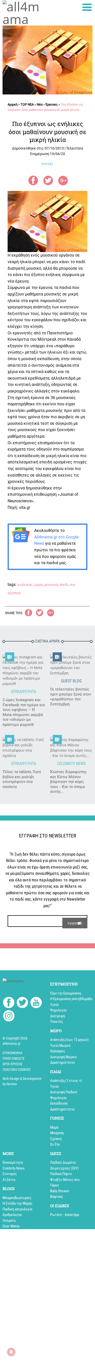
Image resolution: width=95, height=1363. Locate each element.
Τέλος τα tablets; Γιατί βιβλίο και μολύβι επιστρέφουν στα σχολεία (22, 779)
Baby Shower (59, 1191)
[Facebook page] (9, 1003)
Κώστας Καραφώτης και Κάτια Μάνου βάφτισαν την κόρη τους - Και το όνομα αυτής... (68, 781)
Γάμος (54, 1185)
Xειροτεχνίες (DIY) (64, 1168)
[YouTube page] (36, 1003)
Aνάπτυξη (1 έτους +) (66, 1080)
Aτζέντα (9, 1179)
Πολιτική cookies (16, 1070)
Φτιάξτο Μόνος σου (65, 1179)
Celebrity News (14, 1168)
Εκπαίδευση (58, 1103)
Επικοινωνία (12, 1053)
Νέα (40, 104)
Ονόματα (9, 1220)
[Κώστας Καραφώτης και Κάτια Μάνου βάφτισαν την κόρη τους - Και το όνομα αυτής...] (71, 747)
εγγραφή (75, 923)
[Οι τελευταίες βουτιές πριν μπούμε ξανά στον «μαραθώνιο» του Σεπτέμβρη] (71, 665)
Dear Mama (11, 1226)
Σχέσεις (56, 1138)
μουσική (51, 585)
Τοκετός (56, 1021)
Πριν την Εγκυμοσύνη (65, 993)
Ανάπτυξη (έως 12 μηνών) (69, 1039)
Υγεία (54, 1004)
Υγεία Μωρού (60, 1045)
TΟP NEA (27, 104)
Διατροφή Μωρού (63, 1057)
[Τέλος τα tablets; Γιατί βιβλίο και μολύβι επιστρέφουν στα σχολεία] (24, 747)
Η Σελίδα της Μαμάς (17, 1203)
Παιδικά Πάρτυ (61, 1174)
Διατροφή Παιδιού (63, 1092)
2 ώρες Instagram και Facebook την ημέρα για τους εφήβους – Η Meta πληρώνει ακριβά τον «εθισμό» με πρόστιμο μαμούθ (24, 712)
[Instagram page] (9, 1016)
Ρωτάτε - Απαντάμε (64, 1214)
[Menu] (87, 7)
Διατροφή (57, 1016)
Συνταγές (10, 1174)
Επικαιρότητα (13, 1162)
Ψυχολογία (58, 1010)
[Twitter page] (22, 1003)
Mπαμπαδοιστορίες (17, 1198)
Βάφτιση (56, 1196)
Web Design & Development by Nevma (22, 1081)
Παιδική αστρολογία (17, 1209)
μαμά (38, 585)
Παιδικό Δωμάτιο (63, 1162)
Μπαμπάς (57, 1133)
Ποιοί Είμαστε (14, 1058)
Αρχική (12, 104)
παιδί (64, 585)
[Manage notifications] (11, 1352)
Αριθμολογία (12, 1214)
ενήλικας (25, 585)
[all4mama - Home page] (24, 13)
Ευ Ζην (55, 1144)
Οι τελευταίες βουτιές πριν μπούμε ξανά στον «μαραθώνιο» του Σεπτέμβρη (70, 696)
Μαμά (54, 1127)
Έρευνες (52, 104)
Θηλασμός (57, 1051)
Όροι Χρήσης (13, 1064)
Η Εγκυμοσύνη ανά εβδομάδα (71, 999)
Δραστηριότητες (62, 1062)
